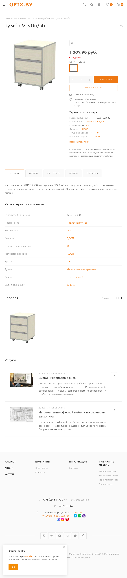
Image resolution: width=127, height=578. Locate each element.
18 (97, 132)
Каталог (10, 461)
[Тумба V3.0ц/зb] (23, 328)
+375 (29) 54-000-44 (55, 500)
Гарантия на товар (108, 479)
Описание (14, 173)
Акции (9, 468)
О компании (41, 468)
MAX (59, 535)
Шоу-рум (73, 468)
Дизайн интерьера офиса (57, 378)
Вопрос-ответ (106, 484)
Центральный (75, 277)
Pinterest (83, 535)
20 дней (71, 284)
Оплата (73, 173)
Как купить (53, 173)
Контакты (40, 472)
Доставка (92, 173)
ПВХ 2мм (72, 261)
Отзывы (33, 173)
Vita (87, 125)
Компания (42, 461)
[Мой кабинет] (99, 4)
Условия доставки (108, 475)
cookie (28, 556)
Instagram (43, 535)
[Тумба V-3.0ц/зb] (34, 65)
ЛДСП (85, 129)
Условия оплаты (107, 471)
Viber (67, 535)
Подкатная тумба (96, 121)
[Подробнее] (114, 375)
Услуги (9, 474)
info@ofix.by (66, 506)
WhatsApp (75, 535)
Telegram (51, 535)
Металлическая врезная (81, 269)
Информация (78, 461)
